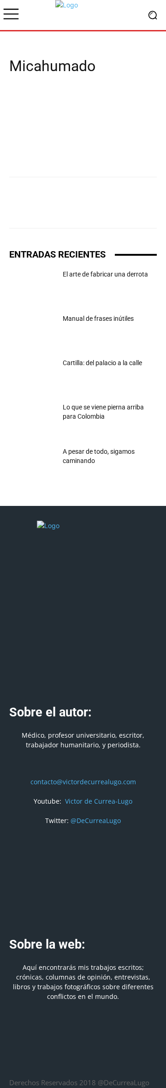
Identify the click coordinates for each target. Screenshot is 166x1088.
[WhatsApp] (61, 209)
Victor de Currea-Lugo (98, 801)
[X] (39, 209)
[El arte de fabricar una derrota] (32, 286)
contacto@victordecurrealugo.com (83, 781)
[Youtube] (116, 1060)
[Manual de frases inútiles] (32, 330)
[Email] (82, 209)
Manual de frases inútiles (98, 318)
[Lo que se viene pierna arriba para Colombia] (32, 419)
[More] (146, 209)
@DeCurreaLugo (96, 820)
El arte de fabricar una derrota (105, 274)
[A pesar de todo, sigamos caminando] (32, 463)
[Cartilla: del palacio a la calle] (32, 374)
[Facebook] (18, 209)
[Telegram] (124, 209)
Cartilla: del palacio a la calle (102, 363)
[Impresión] (103, 209)
